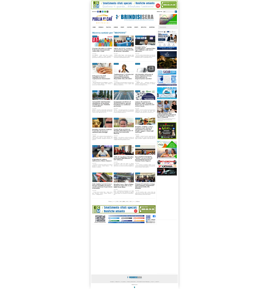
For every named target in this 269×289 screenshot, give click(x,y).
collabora (123, 281)
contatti (157, 281)
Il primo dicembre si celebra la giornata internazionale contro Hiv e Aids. (102, 50)
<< (114, 201)
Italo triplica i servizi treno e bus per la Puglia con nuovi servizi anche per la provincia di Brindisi (102, 186)
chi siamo (112, 281)
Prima (110, 201)
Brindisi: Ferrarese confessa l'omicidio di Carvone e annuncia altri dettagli (102, 131)
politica (108, 27)
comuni (116, 27)
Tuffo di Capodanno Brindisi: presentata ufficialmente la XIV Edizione (124, 158)
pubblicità (117, 281)
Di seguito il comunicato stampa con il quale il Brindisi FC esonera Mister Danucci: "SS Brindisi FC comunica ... (102, 166)
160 (120, 201)
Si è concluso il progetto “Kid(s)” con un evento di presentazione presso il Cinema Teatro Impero (143, 159)
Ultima (138, 201)
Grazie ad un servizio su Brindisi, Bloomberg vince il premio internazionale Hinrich (123, 131)
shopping (152, 27)
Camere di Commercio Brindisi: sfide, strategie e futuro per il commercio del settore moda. (144, 104)
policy (152, 281)
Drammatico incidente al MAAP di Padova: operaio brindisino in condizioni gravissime (122, 104)
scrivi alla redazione (131, 281)
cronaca (100, 27)
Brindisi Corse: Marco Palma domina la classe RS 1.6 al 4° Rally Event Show (123, 186)
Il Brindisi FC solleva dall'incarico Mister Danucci (102, 160)
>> (134, 201)
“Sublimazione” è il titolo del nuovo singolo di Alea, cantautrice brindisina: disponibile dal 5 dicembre (123, 77)
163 (130, 201)
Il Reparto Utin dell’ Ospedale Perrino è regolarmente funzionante (101, 77)
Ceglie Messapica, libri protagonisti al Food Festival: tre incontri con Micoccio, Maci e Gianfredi (166, 115)
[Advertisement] (167, 198)
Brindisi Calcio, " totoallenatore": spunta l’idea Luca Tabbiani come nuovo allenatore (145, 49)
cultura (129, 27)
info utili (143, 27)
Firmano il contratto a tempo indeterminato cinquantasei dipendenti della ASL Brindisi (145, 186)
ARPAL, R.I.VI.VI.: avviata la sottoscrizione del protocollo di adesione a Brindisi (124, 50)
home (94, 27)
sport (122, 27)
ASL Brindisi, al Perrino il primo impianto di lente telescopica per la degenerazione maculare (144, 77)
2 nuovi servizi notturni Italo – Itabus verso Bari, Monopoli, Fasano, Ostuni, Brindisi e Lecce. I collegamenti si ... (102, 193)
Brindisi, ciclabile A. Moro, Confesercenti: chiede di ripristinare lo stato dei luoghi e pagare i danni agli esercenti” (144, 129)
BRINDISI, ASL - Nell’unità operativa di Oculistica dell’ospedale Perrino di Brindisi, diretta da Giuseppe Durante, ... (145, 84)
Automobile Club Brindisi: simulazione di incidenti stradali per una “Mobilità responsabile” (101, 104)
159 (117, 201)
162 (127, 201)
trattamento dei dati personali (143, 281)
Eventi (136, 27)
